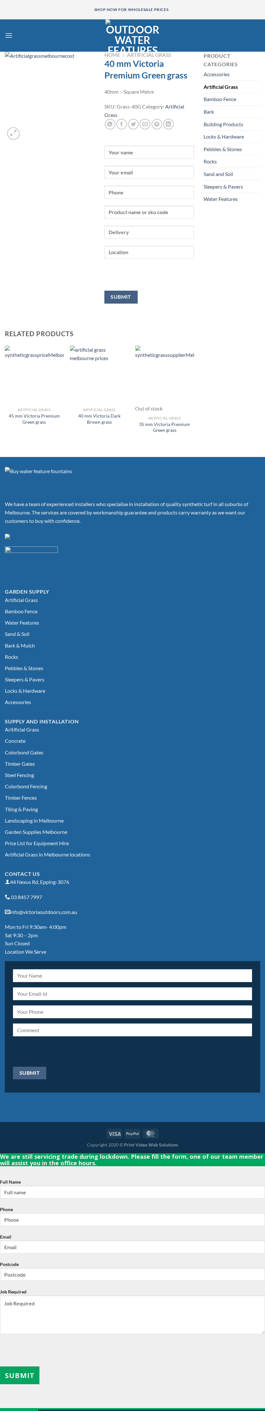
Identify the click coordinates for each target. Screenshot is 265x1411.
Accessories (217, 74)
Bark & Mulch (20, 645)
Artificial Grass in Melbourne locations (47, 854)
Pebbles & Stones (223, 149)
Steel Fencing (19, 775)
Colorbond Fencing (26, 786)
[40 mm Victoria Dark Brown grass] (99, 375)
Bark (209, 112)
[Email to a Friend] (145, 124)
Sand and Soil (218, 174)
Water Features (221, 199)
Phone (6, 1209)
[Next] (193, 396)
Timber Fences (21, 797)
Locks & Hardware (224, 136)
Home (112, 55)
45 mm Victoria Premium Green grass (34, 419)
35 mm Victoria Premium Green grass (164, 427)
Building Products (223, 124)
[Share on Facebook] (121, 124)
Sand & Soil (17, 634)
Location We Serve (25, 952)
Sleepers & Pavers (223, 186)
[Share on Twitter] (133, 124)
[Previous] (5, 396)
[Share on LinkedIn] (168, 124)
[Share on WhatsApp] (110, 124)
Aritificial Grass (22, 729)
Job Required (13, 1291)
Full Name (10, 1182)
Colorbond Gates (24, 752)
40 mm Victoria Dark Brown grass (99, 419)
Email (5, 1237)
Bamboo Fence (220, 99)
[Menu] (9, 35)
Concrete (15, 741)
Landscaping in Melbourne (34, 820)
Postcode (9, 1264)
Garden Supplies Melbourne (36, 832)
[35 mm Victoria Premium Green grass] (164, 375)
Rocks (210, 161)
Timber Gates (20, 764)
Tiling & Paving (21, 809)
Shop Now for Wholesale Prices (131, 9)
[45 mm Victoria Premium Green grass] (34, 375)
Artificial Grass (149, 55)
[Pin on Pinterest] (157, 124)
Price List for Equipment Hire (37, 843)
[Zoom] (13, 133)
